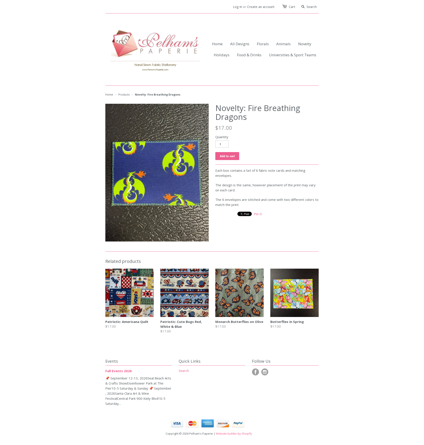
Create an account (260, 6)
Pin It (258, 214)
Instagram (264, 371)
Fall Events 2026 (118, 371)
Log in (237, 6)
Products (124, 94)
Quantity (221, 137)
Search (184, 370)
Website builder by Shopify (234, 434)
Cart (292, 6)
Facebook (255, 371)
